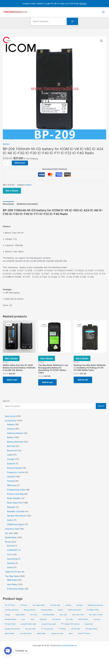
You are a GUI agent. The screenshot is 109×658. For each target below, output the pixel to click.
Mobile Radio (83, 619)
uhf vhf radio (75, 629)
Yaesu (71, 633)
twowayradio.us (69, 645)
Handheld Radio (10, 619)
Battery (6, 144)
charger (7, 615)
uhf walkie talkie (91, 629)
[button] (101, 40)
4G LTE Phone (10, 605)
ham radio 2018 (78, 615)
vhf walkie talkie (26, 633)
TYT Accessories (47, 629)
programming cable (48, 624)
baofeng (79, 605)
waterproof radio (57, 633)
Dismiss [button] (82, 3)
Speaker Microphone (12, 629)
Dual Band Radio (49, 615)
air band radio (55, 605)
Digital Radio (20, 615)
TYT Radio (62, 629)
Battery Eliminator (74, 610)
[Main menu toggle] (103, 12)
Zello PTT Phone (84, 633)
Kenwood (43, 619)
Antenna (68, 605)
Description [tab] (8, 204)
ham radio (63, 615)
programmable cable (28, 624)
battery (60, 610)
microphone (56, 619)
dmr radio (33, 615)
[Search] (72, 21)
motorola (96, 619)
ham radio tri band (95, 615)
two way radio (30, 629)
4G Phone (23, 605)
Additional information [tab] (27, 204)
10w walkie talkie (39, 605)
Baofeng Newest (30, 610)
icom (23, 619)
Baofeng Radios (47, 610)
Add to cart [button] (12, 380)
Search (6, 401)
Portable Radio (10, 624)
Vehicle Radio (10, 633)
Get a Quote (12, 190)
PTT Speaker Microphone (70, 624)
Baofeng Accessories (95, 605)
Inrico (33, 619)
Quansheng (89, 624)
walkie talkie (41, 633)
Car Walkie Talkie (92, 610)
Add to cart (20, 163)
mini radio (69, 619)
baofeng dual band (12, 610)
